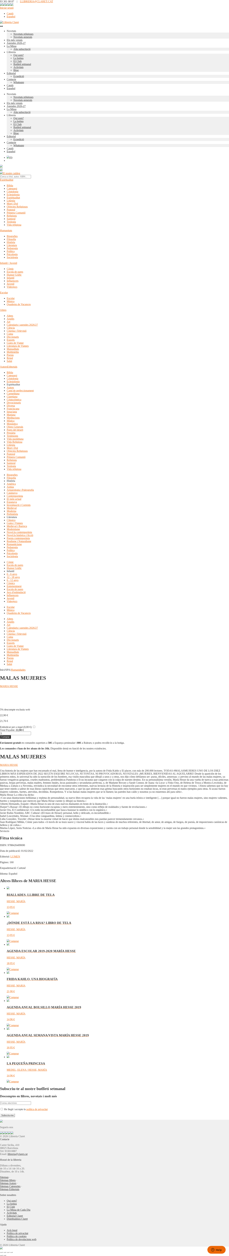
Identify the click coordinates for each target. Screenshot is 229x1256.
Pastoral (11, 209)
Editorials (12, 366)
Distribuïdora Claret (17, 1218)
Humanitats (6, 230)
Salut (9, 361)
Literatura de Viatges (18, 345)
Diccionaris (13, 336)
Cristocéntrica (14, 399)
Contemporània (15, 496)
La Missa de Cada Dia (18, 1209)
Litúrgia (11, 200)
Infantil (10, 277)
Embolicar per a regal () (16, 727)
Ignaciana (12, 411)
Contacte (11, 79)
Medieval (12, 508)
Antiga (10, 486)
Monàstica (12, 423)
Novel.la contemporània (19, 532)
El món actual (14, 499)
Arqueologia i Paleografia (20, 489)
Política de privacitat (17, 1233)
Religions (12, 215)
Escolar (4, 292)
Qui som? (18, 55)
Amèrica (11, 483)
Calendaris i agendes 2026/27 (22, 324)
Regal (10, 358)
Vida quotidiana (15, 438)
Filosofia (11, 239)
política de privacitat (37, 1109)
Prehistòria (12, 514)
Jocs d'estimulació (16, 592)
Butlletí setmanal (22, 64)
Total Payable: (7, 730)
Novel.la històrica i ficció (20, 535)
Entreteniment (14, 586)
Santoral (11, 218)
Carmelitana (13, 393)
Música (10, 301)
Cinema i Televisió (16, 330)
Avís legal (12, 1230)
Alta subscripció (22, 49)
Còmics (11, 583)
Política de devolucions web (21, 1239)
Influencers (12, 280)
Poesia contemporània (18, 538)
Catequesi (12, 188)
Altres (3, 310)
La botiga (18, 58)
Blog (16, 70)
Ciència (11, 327)
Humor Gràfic (14, 274)
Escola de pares (15, 271)
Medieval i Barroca (17, 526)
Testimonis (12, 435)
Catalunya (12, 492)
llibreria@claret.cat (17, 1154)
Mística (10, 420)
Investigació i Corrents (19, 505)
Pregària (11, 432)
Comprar (5, 737)
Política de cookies (16, 1236)
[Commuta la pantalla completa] (4, 1252)
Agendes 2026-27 (16, 43)
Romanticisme (14, 544)
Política (11, 251)
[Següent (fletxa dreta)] (4, 1255)
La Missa (11, 46)
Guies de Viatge (15, 342)
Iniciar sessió (7, 7)
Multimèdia (13, 352)
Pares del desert (15, 429)
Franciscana (13, 408)
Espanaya (12, 502)
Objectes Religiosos (17, 206)
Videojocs (12, 286)
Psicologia (12, 254)
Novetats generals (22, 37)
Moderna (11, 511)
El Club (17, 61)
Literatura (12, 245)
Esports (11, 339)
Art (8, 321)
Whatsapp (18, 82)
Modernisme (13, 529)
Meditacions (13, 417)
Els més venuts (14, 40)
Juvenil (10, 283)
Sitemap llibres (8, 1180)
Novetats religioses (23, 34)
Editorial (11, 73)
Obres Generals (15, 426)
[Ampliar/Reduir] (1, 1252)
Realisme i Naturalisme (19, 541)
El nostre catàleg (11, 173)
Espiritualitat (6, 179)
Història (11, 242)
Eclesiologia (13, 194)
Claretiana (12, 396)
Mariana (11, 414)
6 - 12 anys (12, 580)
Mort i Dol (12, 203)
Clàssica (11, 520)
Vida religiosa (14, 224)
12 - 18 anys (13, 577)
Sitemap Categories (10, 1186)
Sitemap (4, 1177)
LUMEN (15, 856)
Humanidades (18, 669)
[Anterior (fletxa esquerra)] (1, 1255)
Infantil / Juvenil (8, 263)
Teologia (11, 221)
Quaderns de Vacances (19, 304)
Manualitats (13, 349)
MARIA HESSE (9, 686)
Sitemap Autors (8, 1183)
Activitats (18, 67)
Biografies (12, 236)
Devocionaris (14, 402)
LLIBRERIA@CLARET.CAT (36, 1)
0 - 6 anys (12, 574)
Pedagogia (12, 248)
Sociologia (12, 257)
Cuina (10, 333)
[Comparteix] (8, 1252)
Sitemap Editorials (9, 1189)
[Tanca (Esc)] (11, 1252)
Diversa (11, 405)
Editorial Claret (15, 1215)
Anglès (10, 318)
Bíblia (10, 185)
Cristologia (12, 191)
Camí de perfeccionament (20, 390)
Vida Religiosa (14, 441)
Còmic (10, 268)
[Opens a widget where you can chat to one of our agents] (216, 1250)
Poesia (10, 355)
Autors (3, 366)
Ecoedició (18, 76)
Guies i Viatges (15, 523)
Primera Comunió (16, 212)
